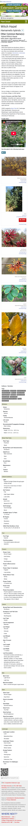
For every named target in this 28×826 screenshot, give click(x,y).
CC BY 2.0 (24, 215)
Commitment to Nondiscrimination (15, 798)
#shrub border (5, 400)
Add (4, 152)
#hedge (19, 398)
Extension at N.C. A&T (7, 822)
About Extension (5, 817)
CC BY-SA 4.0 (23, 307)
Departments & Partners (7, 818)
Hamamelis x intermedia (18, 53)
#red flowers (13, 390)
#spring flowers (5, 390)
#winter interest (13, 396)
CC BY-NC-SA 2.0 (22, 252)
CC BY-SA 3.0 (23, 181)
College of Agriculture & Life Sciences (11, 820)
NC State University (6, 786)
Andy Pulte (14, 108)
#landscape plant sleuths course (9, 398)
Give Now (16, 822)
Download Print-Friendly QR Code (10, 778)
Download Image (22, 182)
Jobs (13, 817)
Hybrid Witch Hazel (9, 36)
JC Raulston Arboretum (21, 216)
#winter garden (5, 396)
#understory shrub (21, 390)
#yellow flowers (20, 392)
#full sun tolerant (20, 394)
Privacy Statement (11, 800)
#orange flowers (5, 394)
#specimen (13, 394)
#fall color (13, 392)
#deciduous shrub (6, 392)
